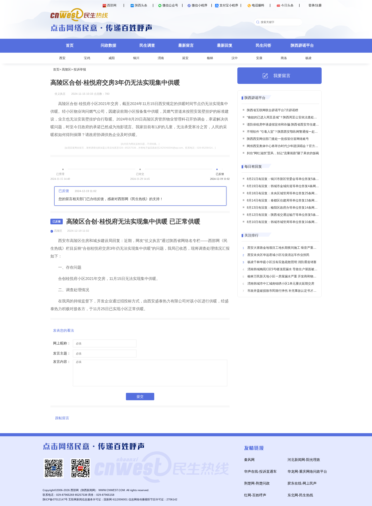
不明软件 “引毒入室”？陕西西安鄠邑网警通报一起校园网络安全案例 (293, 131)
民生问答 (263, 45)
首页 (70, 45)
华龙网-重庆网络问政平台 (307, 471)
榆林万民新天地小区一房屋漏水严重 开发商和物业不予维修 (288, 276)
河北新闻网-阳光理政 (304, 460)
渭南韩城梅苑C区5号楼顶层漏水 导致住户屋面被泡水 (283, 269)
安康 (259, 58)
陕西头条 (141, 5)
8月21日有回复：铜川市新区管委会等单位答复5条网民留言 (287, 179)
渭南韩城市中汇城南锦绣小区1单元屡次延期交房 (280, 283)
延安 (185, 58)
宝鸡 (87, 58)
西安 (62, 58)
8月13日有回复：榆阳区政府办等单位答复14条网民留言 (285, 207)
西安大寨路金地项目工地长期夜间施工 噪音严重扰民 (283, 247)
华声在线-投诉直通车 (260, 471)
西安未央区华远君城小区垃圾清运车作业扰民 (278, 254)
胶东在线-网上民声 (302, 483)
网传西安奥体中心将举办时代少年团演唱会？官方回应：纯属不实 (292, 146)
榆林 (210, 58)
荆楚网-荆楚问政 (257, 483)
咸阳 (111, 58)
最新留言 (186, 45)
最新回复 (224, 45)
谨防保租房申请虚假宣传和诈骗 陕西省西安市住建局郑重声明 (289, 124)
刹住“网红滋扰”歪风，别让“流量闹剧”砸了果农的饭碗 (283, 153)
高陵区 (66, 69)
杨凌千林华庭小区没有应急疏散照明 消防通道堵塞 (281, 262)
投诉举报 (80, 69)
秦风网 (249, 460)
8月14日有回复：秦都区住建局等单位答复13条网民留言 (285, 200)
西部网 (111, 5)
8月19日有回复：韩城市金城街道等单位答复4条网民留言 (286, 186)
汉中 (235, 58)
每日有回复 (253, 167)
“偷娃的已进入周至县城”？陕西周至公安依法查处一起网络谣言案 (291, 117)
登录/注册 (315, 5)
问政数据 (108, 45)
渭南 (161, 58)
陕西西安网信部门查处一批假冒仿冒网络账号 (278, 138)
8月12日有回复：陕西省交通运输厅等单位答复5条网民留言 (287, 214)
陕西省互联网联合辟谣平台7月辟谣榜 (272, 110)
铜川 (136, 58)
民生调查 (147, 45)
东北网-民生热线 (300, 495)
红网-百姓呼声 (255, 495)
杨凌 (308, 58)
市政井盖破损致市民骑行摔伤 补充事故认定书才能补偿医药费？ (291, 290)
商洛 (284, 58)
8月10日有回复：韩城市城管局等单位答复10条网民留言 (285, 222)
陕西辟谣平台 (302, 45)
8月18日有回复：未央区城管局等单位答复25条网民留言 (285, 193)
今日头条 (287, 5)
